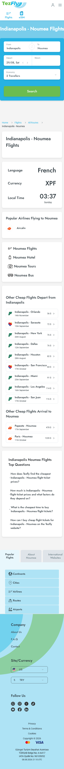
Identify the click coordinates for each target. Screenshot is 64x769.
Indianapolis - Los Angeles (30, 386)
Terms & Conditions (32, 728)
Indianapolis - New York (28, 333)
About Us (16, 632)
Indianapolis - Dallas (26, 344)
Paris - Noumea (23, 436)
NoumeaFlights (25, 248)
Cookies (32, 733)
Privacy (32, 723)
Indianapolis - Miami (26, 376)
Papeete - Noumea (25, 425)
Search (32, 91)
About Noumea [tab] (31, 556)
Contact (15, 646)
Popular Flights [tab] (9, 555)
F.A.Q (14, 639)
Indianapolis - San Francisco (31, 365)
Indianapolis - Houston (27, 354)
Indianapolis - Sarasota (27, 322)
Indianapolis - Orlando (27, 312)
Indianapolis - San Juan (28, 397)
